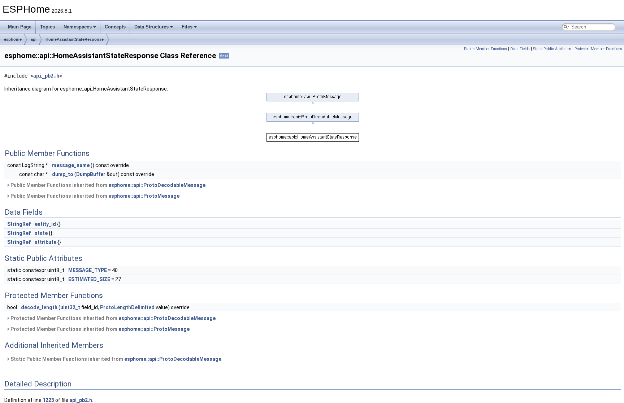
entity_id (45, 224)
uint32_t (70, 307)
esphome (13, 39)
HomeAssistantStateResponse (75, 39)
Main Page (19, 27)
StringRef (19, 224)
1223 (48, 400)
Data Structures (151, 27)
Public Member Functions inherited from (107, 185)
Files (187, 27)
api (33, 39)
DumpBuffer (90, 174)
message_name (71, 165)
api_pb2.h (46, 76)
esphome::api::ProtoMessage (143, 196)
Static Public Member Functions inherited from (115, 359)
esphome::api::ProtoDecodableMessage (156, 185)
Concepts (115, 27)
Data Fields (520, 49)
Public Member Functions (485, 49)
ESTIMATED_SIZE (89, 279)
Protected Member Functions (598, 49)
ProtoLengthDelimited (127, 307)
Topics (47, 27)
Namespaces (78, 27)
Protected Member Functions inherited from (112, 318)
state (41, 233)
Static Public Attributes (552, 49)
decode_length (39, 307)
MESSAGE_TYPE (87, 270)
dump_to (62, 174)
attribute (45, 242)
